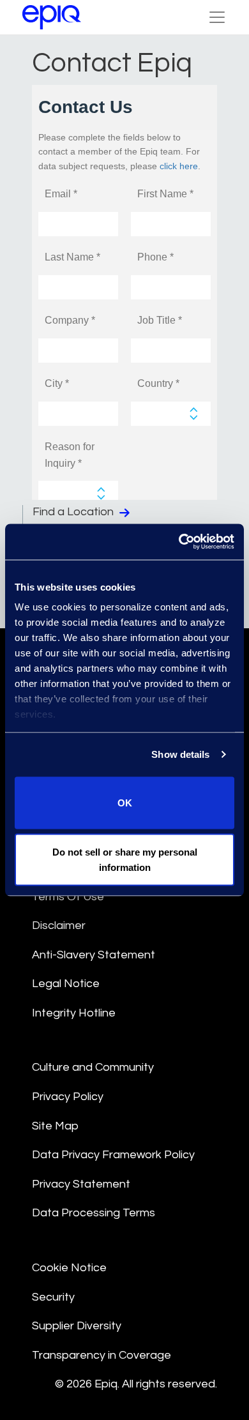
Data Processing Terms (93, 1213)
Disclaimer (59, 925)
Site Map (55, 1126)
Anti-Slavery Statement (93, 955)
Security (53, 1297)
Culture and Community (93, 1067)
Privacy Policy (67, 1097)
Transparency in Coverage (101, 1355)
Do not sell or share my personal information (124, 860)
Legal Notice (66, 984)
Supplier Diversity (76, 1326)
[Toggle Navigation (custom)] (217, 17)
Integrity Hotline (74, 1013)
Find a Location (74, 512)
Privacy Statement (81, 1184)
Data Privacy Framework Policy (113, 1155)
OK (124, 802)
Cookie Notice (69, 1268)
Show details (180, 754)
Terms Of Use (68, 897)
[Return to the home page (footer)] (51, 17)
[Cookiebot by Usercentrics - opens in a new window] (179, 542)
